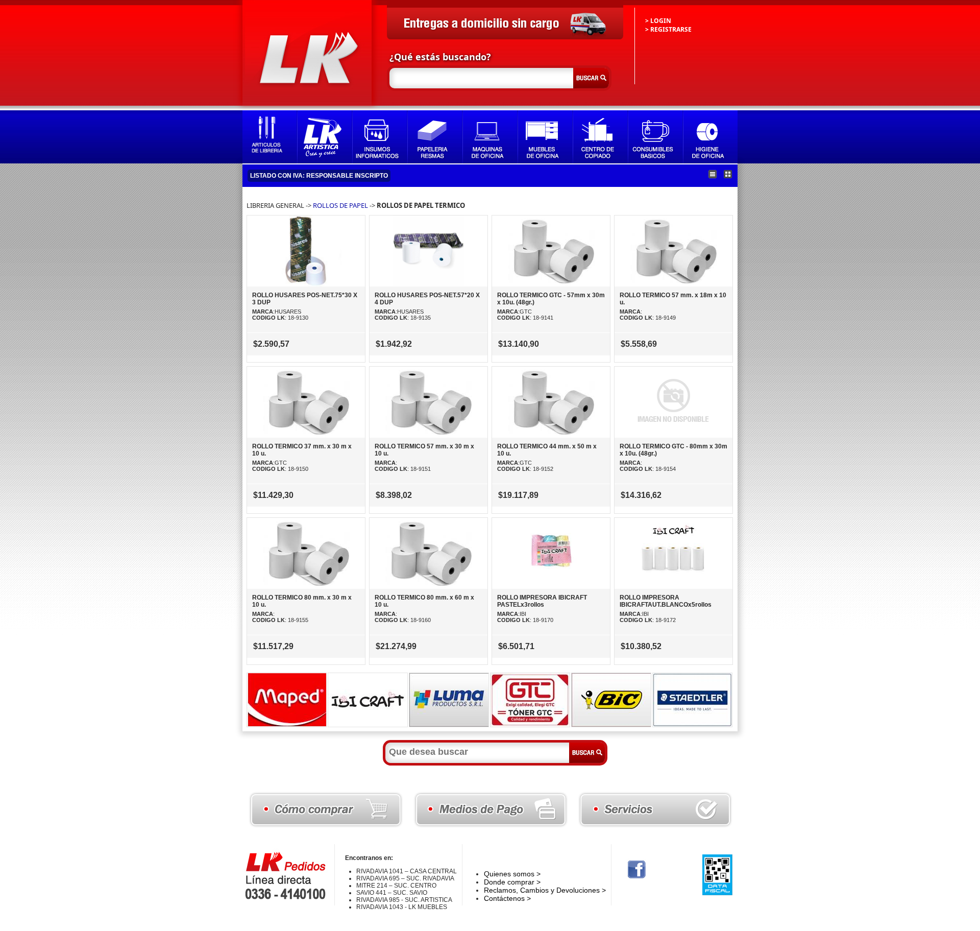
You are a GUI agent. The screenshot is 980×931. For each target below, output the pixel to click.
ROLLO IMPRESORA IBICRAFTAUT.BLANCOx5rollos (666, 601)
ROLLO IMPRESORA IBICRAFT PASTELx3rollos (542, 601)
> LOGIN (658, 20)
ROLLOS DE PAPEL (340, 205)
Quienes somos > (512, 874)
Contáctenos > (507, 898)
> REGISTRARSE (668, 29)
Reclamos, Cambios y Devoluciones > (545, 890)
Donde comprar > (512, 882)
